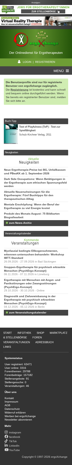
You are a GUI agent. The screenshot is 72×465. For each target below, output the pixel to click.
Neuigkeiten (11, 152)
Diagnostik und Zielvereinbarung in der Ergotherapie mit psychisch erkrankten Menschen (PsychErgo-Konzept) (29, 300)
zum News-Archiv (20, 222)
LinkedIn (14, 445)
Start (7, 332)
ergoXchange (59, 456)
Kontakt (9, 398)
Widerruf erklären (15, 412)
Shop (40, 332)
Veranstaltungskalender (18, 233)
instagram (15, 432)
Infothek (24, 332)
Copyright (28, 456)
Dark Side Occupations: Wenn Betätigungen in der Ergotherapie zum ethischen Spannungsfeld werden (35, 183)
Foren (37, 337)
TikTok (13, 441)
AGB (7, 405)
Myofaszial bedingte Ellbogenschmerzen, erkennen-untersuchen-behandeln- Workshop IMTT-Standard (34, 254)
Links (7, 346)
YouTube (14, 450)
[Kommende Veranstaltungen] (25, 246)
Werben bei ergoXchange (20, 416)
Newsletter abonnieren (18, 419)
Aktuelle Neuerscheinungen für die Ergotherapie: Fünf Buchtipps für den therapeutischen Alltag (28, 195)
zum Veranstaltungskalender (27, 312)
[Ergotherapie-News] (25, 164)
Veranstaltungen (16, 342)
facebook (14, 436)
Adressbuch (44, 342)
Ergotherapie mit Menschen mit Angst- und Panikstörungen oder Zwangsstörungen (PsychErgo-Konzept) (32, 284)
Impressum (11, 401)
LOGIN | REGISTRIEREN (39, 61)
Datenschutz (12, 408)
